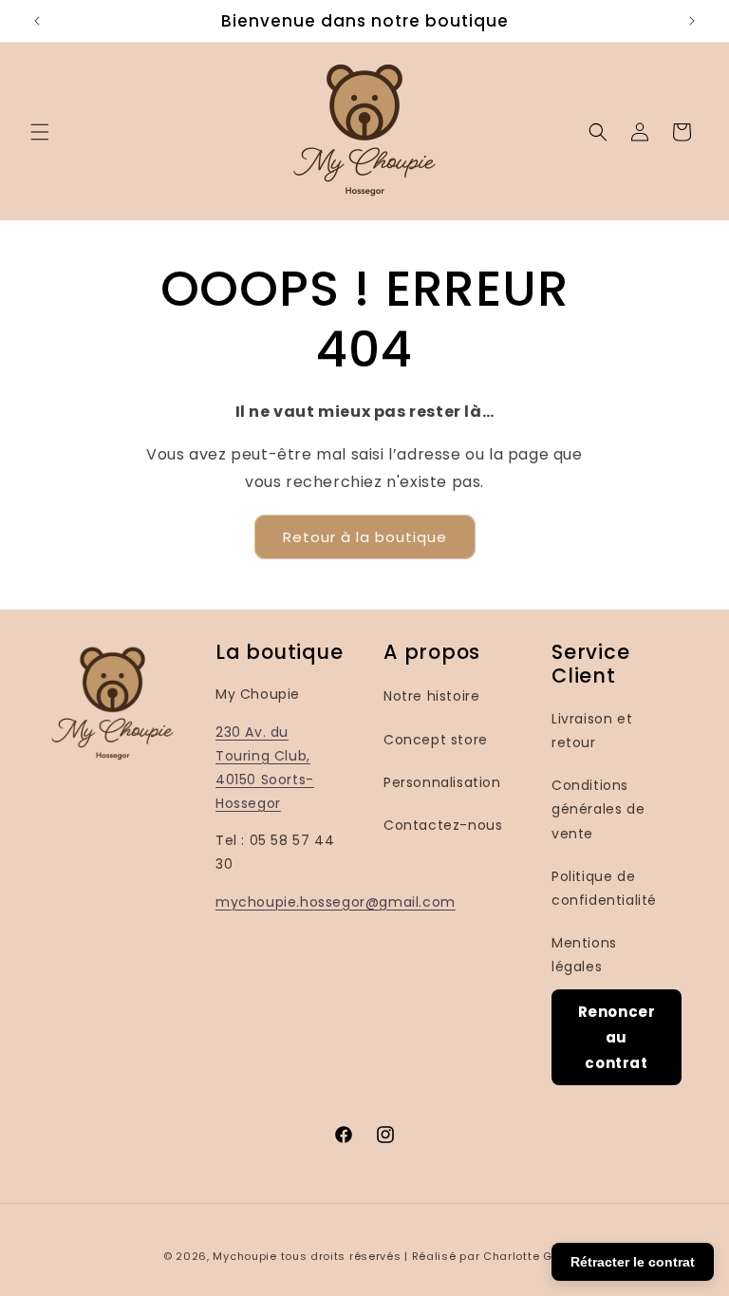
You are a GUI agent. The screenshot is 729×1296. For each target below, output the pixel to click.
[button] (40, 132)
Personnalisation (442, 782)
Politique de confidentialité (604, 888)
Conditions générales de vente (598, 809)
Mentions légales (584, 954)
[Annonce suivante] (692, 21)
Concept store (435, 739)
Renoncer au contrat (617, 1037)
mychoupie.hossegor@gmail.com (335, 901)
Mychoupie (244, 1256)
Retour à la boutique (365, 537)
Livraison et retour (591, 730)
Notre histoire (431, 695)
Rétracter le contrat (632, 1261)
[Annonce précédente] (37, 21)
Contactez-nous (442, 825)
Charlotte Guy (524, 1256)
